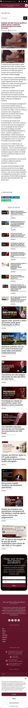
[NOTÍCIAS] (1, 12)
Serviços (4, 639)
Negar (14, 698)
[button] (25, 678)
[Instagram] (22, 1)
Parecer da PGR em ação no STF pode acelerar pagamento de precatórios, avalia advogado (18, 266)
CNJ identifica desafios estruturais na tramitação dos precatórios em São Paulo (18, 254)
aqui (15, 163)
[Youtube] (24, 1)
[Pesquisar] (25, 18)
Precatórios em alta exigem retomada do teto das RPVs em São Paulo (18, 235)
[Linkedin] (27, 1)
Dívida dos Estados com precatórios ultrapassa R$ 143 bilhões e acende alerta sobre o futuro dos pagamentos (18, 287)
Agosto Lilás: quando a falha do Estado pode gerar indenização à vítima (18, 212)
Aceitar (14, 694)
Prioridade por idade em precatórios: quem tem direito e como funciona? (18, 244)
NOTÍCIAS (6, 13)
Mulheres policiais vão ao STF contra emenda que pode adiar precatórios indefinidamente (18, 223)
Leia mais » (13, 218)
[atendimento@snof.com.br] (1, 1)
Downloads (4, 637)
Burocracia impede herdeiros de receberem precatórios (17, 277)
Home (3, 629)
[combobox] (12, 18)
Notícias (4, 631)
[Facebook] (19, 1)
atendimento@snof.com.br (9, 1)
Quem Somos (4, 635)
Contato (4, 641)
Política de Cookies (14, 706)
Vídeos (3, 633)
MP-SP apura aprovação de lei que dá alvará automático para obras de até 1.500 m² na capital (18, 299)
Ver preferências (14, 703)
